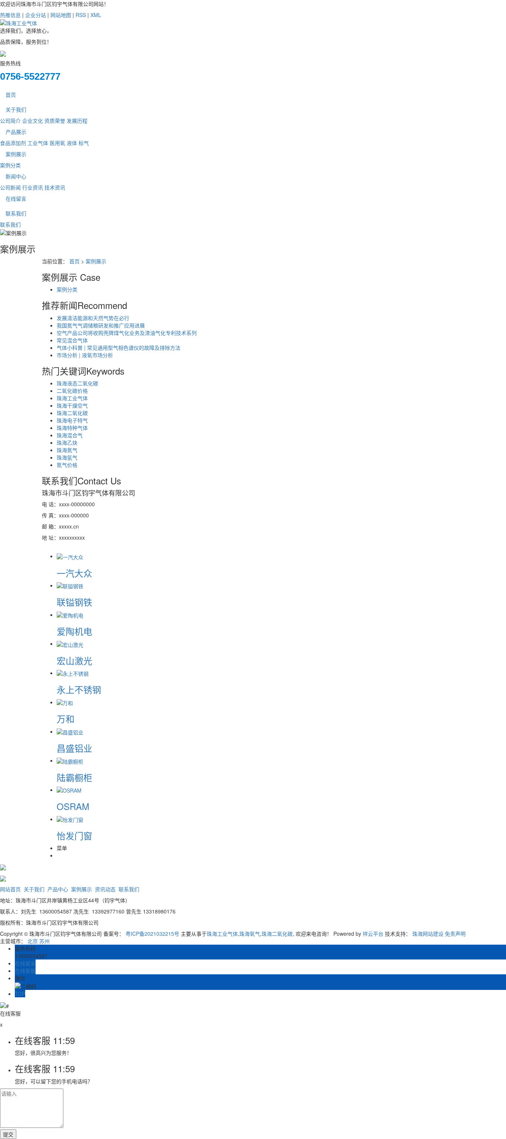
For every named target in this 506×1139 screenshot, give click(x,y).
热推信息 (10, 15)
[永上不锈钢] (73, 673)
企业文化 (32, 120)
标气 (84, 143)
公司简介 (10, 120)
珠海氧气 (249, 933)
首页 (11, 94)
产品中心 (57, 889)
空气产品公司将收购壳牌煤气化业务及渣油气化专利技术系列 (127, 332)
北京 (32, 941)
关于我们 (16, 109)
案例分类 (10, 165)
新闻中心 (16, 176)
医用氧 (57, 143)
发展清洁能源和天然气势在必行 (93, 318)
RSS (81, 15)
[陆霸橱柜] (70, 760)
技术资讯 (54, 187)
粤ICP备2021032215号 (152, 933)
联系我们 (16, 213)
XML (95, 15)
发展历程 (77, 120)
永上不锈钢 (79, 689)
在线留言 (16, 198)
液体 (72, 143)
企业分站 (35, 15)
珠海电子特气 (72, 420)
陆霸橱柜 (74, 777)
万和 (65, 718)
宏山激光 (74, 660)
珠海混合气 (70, 435)
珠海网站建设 (427, 933)
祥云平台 (373, 933)
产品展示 (16, 131)
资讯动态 (105, 889)
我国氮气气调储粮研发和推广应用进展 (101, 325)
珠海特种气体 (72, 427)
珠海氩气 (67, 457)
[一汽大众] (70, 556)
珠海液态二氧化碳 (77, 383)
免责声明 (455, 933)
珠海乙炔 (67, 442)
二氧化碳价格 (72, 390)
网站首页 (10, 889)
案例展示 (16, 154)
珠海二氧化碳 (72, 413)
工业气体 (37, 143)
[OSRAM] (69, 789)
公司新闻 (10, 187)
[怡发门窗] (70, 819)
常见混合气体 (72, 340)
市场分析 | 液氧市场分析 (85, 355)
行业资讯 (32, 187)
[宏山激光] (70, 643)
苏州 (44, 941)
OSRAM (73, 806)
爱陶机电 (74, 631)
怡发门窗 (74, 835)
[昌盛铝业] (70, 731)
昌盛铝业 (74, 747)
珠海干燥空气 (72, 405)
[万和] (65, 702)
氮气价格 (67, 464)
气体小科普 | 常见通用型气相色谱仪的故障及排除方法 (118, 347)
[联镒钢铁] (70, 585)
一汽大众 (74, 572)
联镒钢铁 (74, 601)
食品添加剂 (13, 143)
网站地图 (60, 15)
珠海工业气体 (72, 398)
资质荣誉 (54, 120)
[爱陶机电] (70, 614)
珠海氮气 (67, 450)
